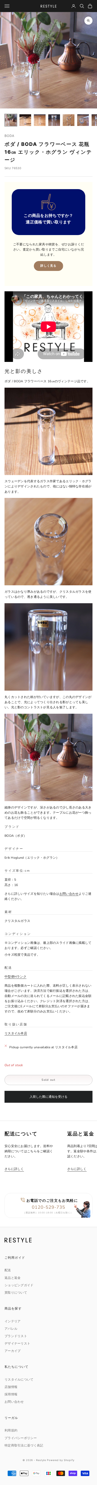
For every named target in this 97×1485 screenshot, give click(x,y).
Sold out (48, 1080)
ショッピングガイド (19, 1285)
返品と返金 (13, 1278)
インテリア (13, 1321)
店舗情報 (11, 1387)
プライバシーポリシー (21, 1438)
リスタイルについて (19, 1379)
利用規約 (11, 1430)
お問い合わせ (69, 894)
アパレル (11, 1329)
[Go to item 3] (39, 120)
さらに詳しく (14, 1169)
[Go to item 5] (68, 120)
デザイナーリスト (17, 1343)
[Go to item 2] (25, 120)
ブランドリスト (16, 1336)
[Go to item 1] (11, 120)
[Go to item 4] (54, 120)
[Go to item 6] (83, 120)
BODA (10, 136)
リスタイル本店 (16, 1033)
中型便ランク (15, 977)
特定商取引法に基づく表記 (24, 1445)
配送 (8, 1270)
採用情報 (11, 1394)
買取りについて (16, 1292)
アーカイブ (13, 1351)
